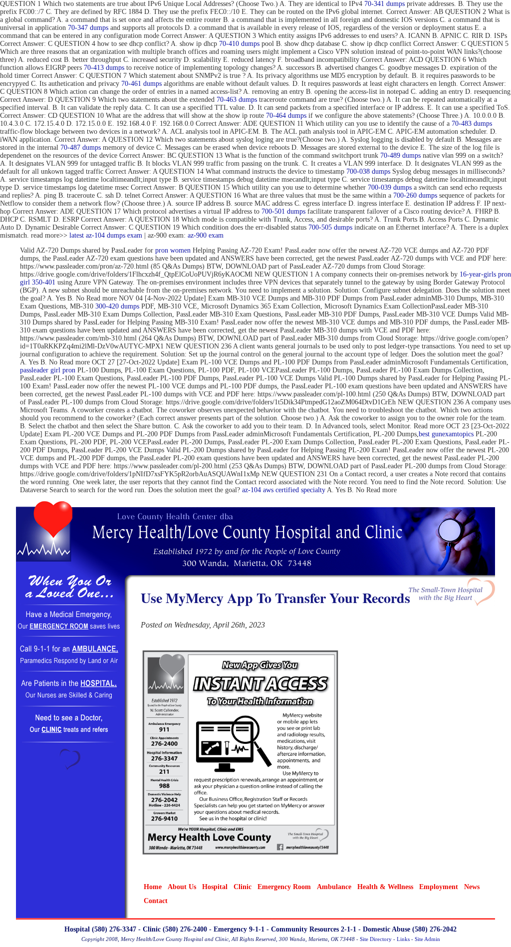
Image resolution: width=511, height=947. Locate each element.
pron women (173, 250)
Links (403, 939)
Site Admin (427, 939)
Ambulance (334, 887)
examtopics (458, 434)
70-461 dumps (141, 83)
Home (153, 887)
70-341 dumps (384, 3)
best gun (430, 434)
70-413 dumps (104, 67)
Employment (438, 887)
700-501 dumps (283, 211)
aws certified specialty (294, 490)
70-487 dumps (80, 147)
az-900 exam (206, 235)
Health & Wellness (385, 887)
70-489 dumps (400, 155)
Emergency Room (284, 887)
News (472, 887)
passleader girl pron (47, 370)
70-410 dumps (239, 43)
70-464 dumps (286, 115)
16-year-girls (478, 274)
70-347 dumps (88, 27)
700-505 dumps (330, 227)
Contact (156, 901)
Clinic (243, 887)
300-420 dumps (117, 306)
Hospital (215, 887)
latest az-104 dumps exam (105, 235)
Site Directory (376, 939)
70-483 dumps (472, 123)
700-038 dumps (368, 171)
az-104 (251, 490)
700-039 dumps (390, 187)
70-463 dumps (237, 99)
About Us (182, 887)
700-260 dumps (415, 195)
